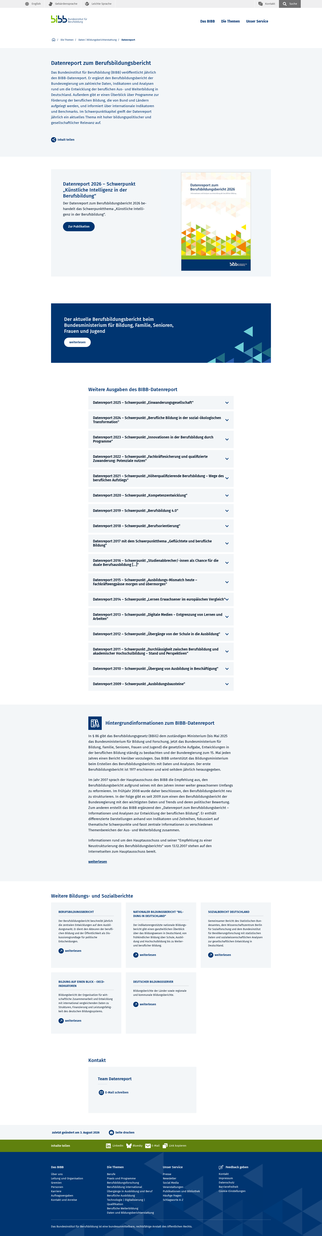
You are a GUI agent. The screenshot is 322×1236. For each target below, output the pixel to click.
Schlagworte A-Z (173, 1200)
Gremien (56, 1182)
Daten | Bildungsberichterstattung (97, 39)
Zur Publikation (78, 226)
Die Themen (230, 21)
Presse (167, 1174)
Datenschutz (226, 1182)
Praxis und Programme (121, 1178)
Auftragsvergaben (62, 1195)
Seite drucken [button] (124, 1132)
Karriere (56, 1191)
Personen (57, 1187)
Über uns (57, 1174)
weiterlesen (77, 342)
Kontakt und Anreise (64, 1200)
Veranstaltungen (173, 1187)
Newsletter (169, 1178)
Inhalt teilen (66, 139)
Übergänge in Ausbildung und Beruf (129, 1191)
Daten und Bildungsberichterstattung (130, 1212)
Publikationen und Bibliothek (181, 1191)
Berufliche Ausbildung (121, 1195)
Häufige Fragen (172, 1195)
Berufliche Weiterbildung (122, 1208)
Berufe (111, 1174)
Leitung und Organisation (67, 1178)
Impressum (226, 1178)
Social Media (171, 1182)
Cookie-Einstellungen (232, 1191)
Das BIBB (207, 21)
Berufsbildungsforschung (123, 1182)
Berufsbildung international (124, 1187)
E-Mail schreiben (116, 1092)
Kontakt (224, 1174)
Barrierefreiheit (228, 1186)
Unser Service (257, 21)
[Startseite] (74, 19)
